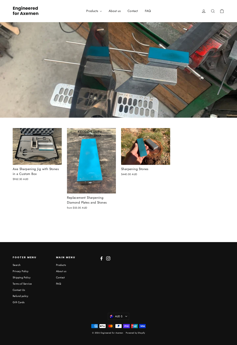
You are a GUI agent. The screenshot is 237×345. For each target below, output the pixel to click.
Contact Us (19, 290)
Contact (133, 11)
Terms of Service (22, 284)
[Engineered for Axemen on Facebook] (101, 258)
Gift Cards (18, 302)
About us (115, 11)
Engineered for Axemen (26, 11)
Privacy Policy (21, 271)
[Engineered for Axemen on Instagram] (108, 258)
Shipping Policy (22, 277)
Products (92, 11)
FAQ (148, 11)
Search (16, 265)
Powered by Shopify (135, 332)
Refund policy (20, 296)
